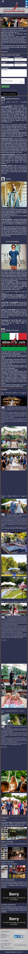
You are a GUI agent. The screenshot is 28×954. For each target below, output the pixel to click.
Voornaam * (5, 57)
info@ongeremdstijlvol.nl (21, 15)
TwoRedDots (19, 952)
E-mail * (3, 62)
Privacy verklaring (18, 940)
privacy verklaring (9, 94)
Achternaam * (18, 57)
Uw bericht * (5, 68)
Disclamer (16, 942)
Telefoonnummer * (20, 62)
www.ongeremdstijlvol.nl (20, 933)
